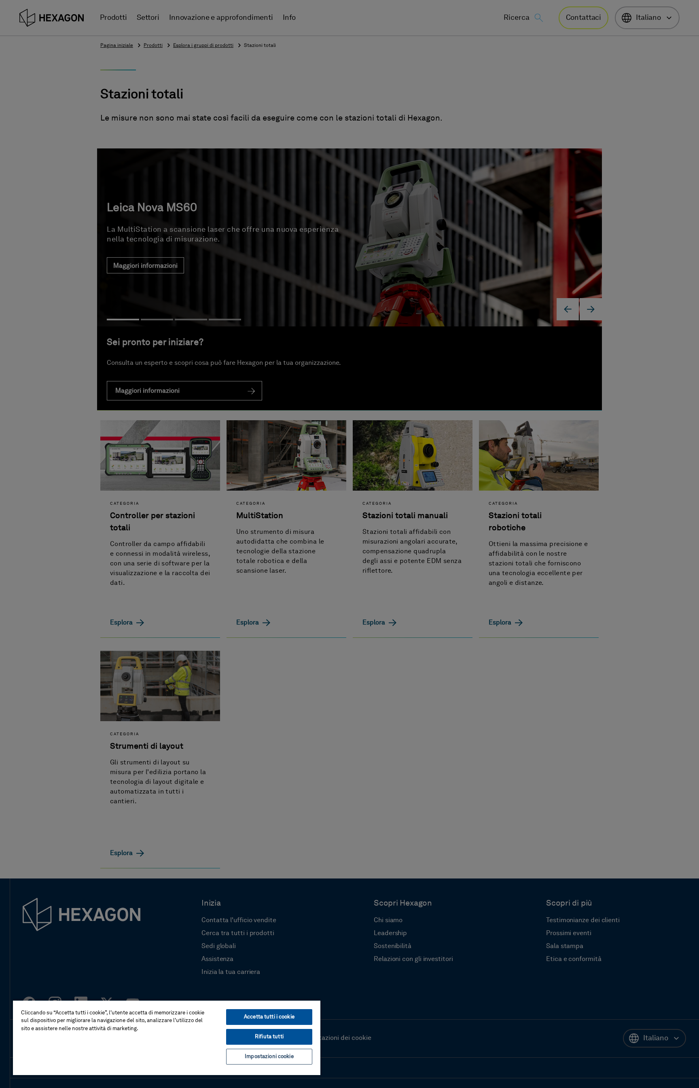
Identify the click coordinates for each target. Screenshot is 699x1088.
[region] (166, 1037)
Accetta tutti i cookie (269, 1017)
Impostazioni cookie (269, 1056)
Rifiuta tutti (269, 1036)
